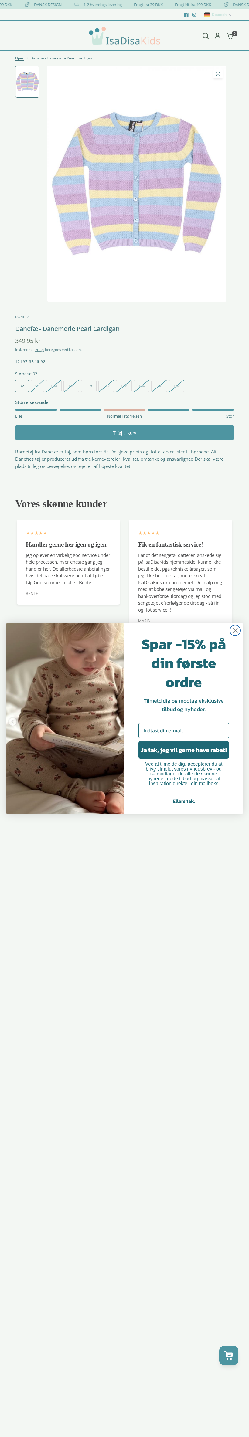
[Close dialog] (235, 630)
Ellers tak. (184, 801)
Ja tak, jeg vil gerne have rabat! (184, 749)
